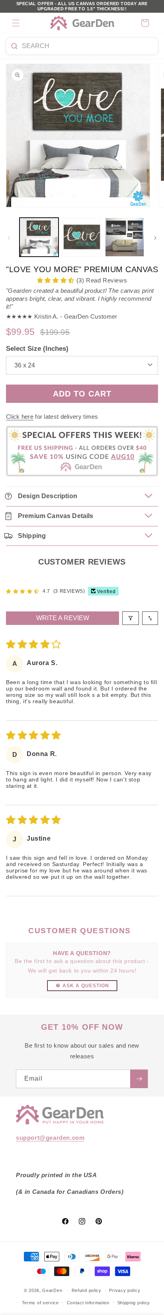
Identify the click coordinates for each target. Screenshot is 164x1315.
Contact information (88, 1302)
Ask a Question (85, 985)
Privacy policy (124, 1290)
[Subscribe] (139, 1078)
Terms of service (40, 1302)
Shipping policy (133, 1302)
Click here (19, 416)
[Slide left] (9, 238)
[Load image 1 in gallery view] (39, 237)
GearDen (52, 1290)
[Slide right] (155, 238)
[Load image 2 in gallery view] (82, 237)
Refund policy (87, 1290)
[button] (16, 23)
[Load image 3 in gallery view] (124, 237)
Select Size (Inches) (37, 348)
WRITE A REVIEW (62, 618)
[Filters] (130, 618)
